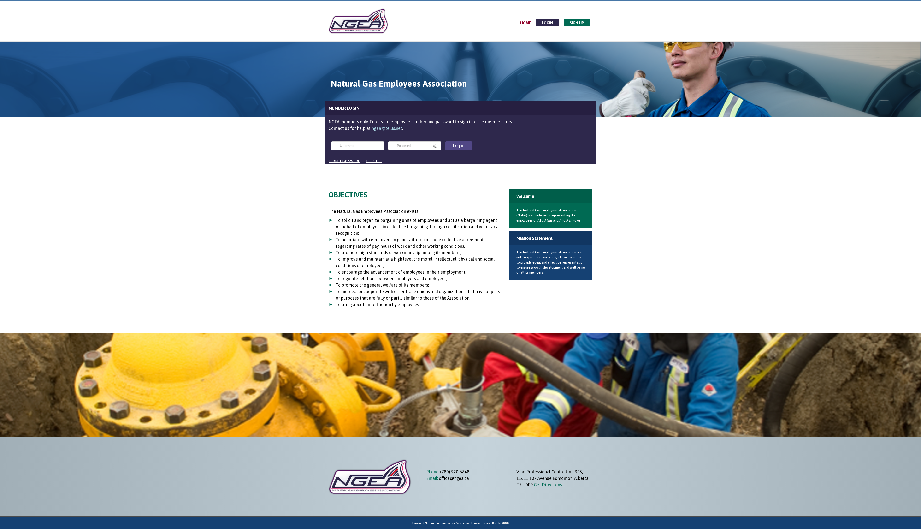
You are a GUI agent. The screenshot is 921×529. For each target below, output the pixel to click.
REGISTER (374, 161)
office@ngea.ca (454, 478)
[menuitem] (525, 23)
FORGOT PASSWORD (344, 161)
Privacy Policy (481, 523)
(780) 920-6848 (454, 471)
